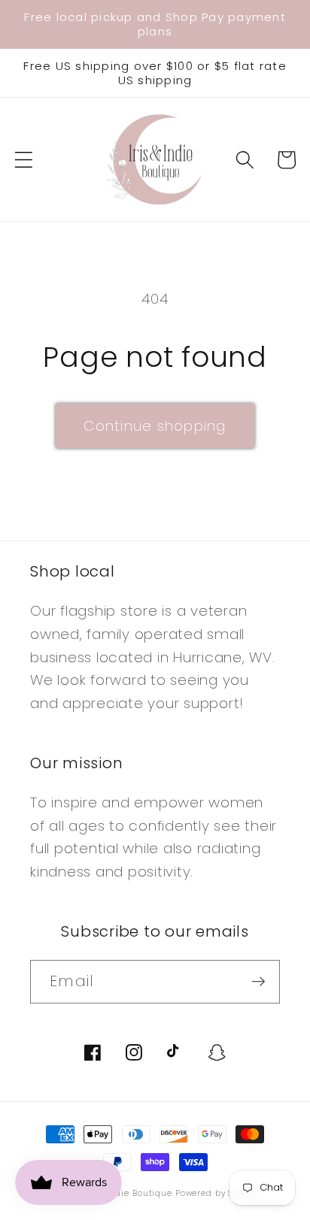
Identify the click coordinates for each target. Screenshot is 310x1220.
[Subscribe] (258, 982)
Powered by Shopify (218, 1193)
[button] (23, 159)
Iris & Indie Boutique (128, 1193)
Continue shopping (155, 426)
